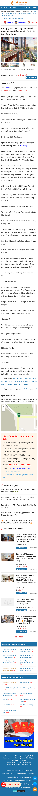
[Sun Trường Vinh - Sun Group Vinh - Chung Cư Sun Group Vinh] (7, 602)
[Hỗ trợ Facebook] (35, 784)
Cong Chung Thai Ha (8, 773)
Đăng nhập (22, 22)
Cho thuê (12, 7)
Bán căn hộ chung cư (9, 682)
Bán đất (5, 699)
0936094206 (32, 77)
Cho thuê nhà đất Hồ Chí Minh (16, 384)
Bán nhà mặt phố (25, 688)
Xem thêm (19, 637)
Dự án (20, 7)
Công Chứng (31, 773)
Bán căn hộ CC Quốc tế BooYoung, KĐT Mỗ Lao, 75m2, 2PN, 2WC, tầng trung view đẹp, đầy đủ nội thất (26, 580)
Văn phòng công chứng (12, 787)
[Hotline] (3, 784)
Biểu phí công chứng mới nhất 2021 (24, 780)
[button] (35, 49)
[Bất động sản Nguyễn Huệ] (19, 3)
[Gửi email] (35, 789)
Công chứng (29, 784)
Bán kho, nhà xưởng (26, 705)
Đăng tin (34, 22)
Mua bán (4, 7)
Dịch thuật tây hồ (21, 773)
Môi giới (27, 7)
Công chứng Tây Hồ (26, 770)
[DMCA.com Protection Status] (19, 791)
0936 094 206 (6, 91)
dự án (7, 88)
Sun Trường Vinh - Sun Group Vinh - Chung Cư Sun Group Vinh (25, 602)
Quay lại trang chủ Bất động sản (13, 18)
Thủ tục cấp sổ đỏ (12, 777)
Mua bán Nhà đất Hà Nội (22, 379)
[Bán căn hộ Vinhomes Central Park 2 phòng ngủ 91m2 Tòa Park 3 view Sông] (7, 557)
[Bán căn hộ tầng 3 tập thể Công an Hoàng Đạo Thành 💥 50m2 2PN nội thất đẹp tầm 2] (7, 619)
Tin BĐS (34, 7)
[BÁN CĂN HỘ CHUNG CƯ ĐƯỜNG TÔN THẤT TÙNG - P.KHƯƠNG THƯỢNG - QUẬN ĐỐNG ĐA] (7, 537)
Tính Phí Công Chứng (25, 777)
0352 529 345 (22, 91)
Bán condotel (7, 705)
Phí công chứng (7, 780)
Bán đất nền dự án (26, 693)
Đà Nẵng (23, 146)
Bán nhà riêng (24, 682)
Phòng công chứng (26, 787)
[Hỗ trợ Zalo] (35, 778)
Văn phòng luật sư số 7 (12, 770)
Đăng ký (10, 22)
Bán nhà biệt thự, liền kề (10, 688)
